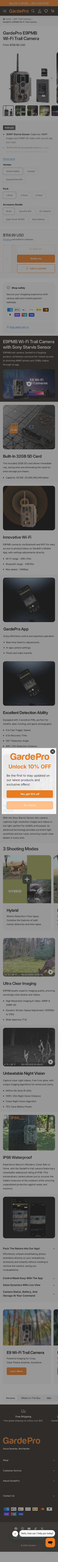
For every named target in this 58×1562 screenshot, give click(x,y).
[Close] (52, 751)
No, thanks (30, 805)
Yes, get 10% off (29, 793)
